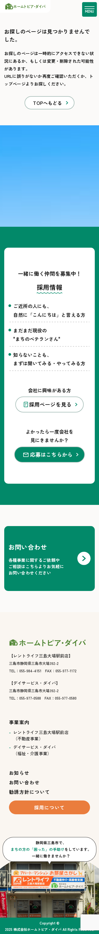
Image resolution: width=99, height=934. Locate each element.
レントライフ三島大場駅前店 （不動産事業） (41, 735)
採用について (49, 807)
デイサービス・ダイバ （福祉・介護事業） (34, 750)
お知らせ (19, 772)
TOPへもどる (47, 102)
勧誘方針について (29, 791)
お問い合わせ (24, 782)
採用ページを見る (50, 404)
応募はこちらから (51, 454)
